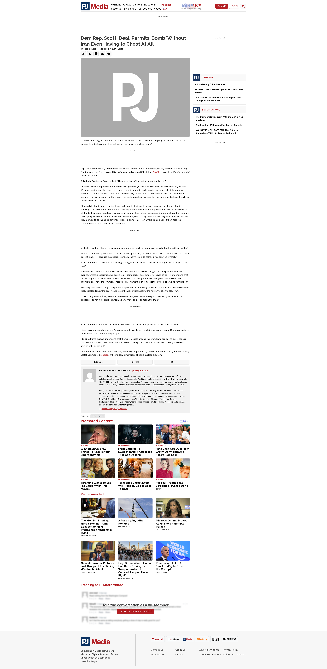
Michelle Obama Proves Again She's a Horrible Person (171, 523)
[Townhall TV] (166, 4)
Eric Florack (124, 527)
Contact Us (157, 649)
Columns (116, 9)
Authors (116, 5)
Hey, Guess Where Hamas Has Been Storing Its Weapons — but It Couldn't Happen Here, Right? (135, 569)
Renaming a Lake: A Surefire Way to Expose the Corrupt (171, 566)
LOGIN (234, 6)
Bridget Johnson (89, 49)
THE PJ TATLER (97, 416)
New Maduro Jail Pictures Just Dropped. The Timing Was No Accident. (97, 566)
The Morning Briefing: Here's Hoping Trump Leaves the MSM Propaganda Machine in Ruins (96, 526)
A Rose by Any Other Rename (131, 522)
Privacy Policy (230, 649)
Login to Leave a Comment (135, 611)
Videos (157, 9)
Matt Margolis (162, 530)
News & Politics (132, 9)
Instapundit (151, 5)
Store (138, 5)
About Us (180, 649)
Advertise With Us (209, 649)
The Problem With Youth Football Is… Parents (219, 125)
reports (104, 354)
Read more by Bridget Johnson (114, 408)
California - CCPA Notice (234, 654)
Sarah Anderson (88, 572)
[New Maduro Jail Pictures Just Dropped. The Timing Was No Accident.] (98, 550)
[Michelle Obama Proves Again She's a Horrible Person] (173, 507)
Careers (179, 654)
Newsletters (157, 654)
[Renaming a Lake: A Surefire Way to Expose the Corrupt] (173, 550)
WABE (156, 172)
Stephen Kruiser (88, 536)
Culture (147, 9)
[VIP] (165, 8)
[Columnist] (90, 375)
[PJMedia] (94, 6)
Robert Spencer (125, 578)
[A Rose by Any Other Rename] (135, 507)
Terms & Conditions (210, 654)
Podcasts (128, 5)
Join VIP (221, 6)
